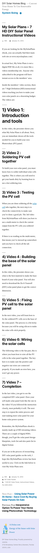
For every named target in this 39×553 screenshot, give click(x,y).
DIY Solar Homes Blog (13, 3)
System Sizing (10, 12)
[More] (21, 13)
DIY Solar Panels (10, 479)
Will (5, 41)
